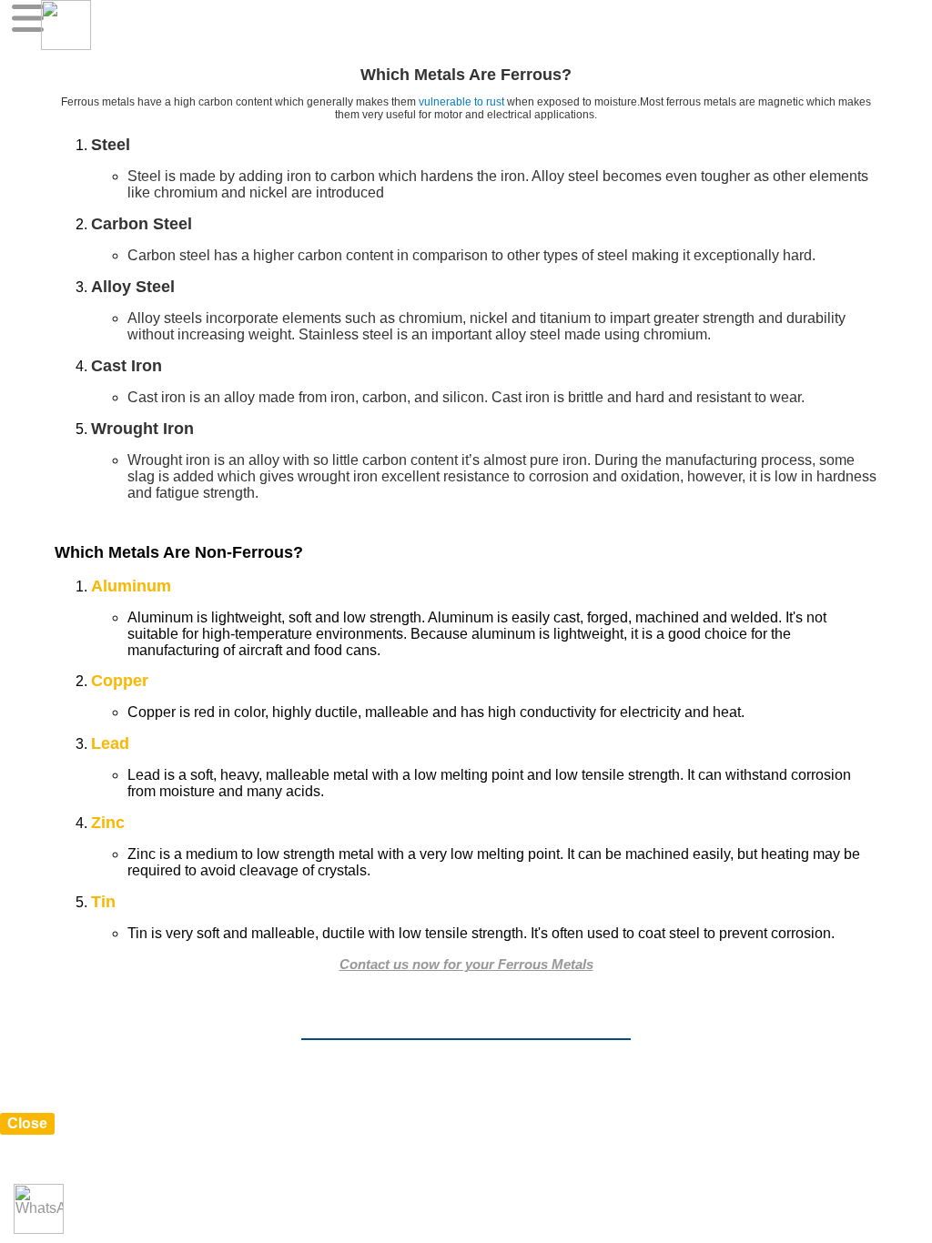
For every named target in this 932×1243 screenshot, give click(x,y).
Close (27, 1123)
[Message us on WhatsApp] (39, 1209)
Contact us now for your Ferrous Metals (466, 964)
